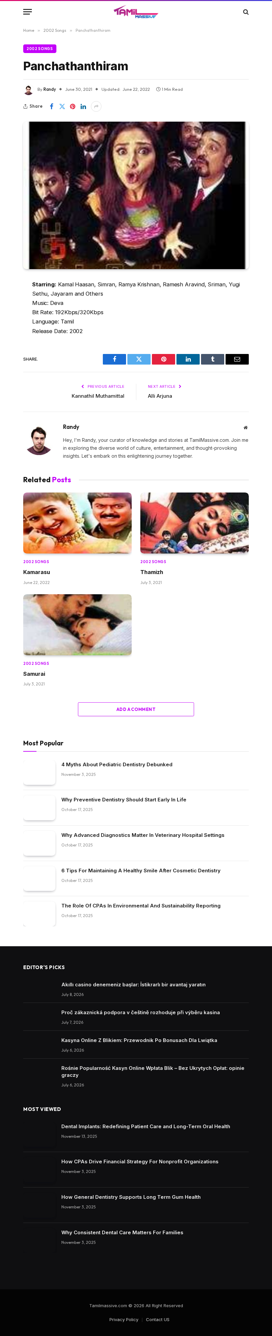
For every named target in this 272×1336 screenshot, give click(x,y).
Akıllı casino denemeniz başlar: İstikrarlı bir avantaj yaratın (133, 984)
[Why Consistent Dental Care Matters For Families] (39, 1240)
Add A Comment (136, 709)
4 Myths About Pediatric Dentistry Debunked (116, 764)
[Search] (245, 11)
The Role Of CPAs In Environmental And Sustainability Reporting (141, 905)
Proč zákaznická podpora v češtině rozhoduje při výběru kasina (140, 1012)
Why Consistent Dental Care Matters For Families (122, 1232)
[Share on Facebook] (51, 106)
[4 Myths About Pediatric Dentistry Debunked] (39, 772)
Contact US (158, 1319)
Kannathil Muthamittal (98, 396)
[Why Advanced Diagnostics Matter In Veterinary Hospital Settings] (39, 843)
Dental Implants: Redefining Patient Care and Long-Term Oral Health (145, 1126)
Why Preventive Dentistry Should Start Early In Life (123, 799)
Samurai (34, 673)
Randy (49, 89)
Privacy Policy (123, 1319)
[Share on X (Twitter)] (62, 106)
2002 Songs (40, 48)
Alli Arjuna (160, 396)
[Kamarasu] (77, 523)
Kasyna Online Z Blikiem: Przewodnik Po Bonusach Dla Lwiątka (139, 1040)
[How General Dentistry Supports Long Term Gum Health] (39, 1205)
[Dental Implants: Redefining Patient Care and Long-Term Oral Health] (39, 1134)
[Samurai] (77, 624)
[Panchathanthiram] (136, 195)
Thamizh (151, 572)
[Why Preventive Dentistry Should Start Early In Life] (39, 807)
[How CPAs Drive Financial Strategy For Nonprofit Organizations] (39, 1169)
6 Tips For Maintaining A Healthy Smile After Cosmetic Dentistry (141, 870)
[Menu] (27, 11)
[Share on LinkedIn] (83, 106)
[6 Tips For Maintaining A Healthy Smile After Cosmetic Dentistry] (39, 878)
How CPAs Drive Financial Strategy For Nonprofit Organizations (140, 1161)
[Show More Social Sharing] (96, 106)
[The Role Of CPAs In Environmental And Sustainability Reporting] (39, 913)
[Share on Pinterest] (73, 106)
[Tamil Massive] (136, 12)
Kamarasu (36, 572)
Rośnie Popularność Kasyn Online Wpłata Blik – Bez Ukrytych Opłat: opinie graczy (152, 1071)
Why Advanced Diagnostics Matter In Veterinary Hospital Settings (143, 835)
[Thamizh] (194, 523)
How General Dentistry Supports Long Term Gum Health (131, 1197)
